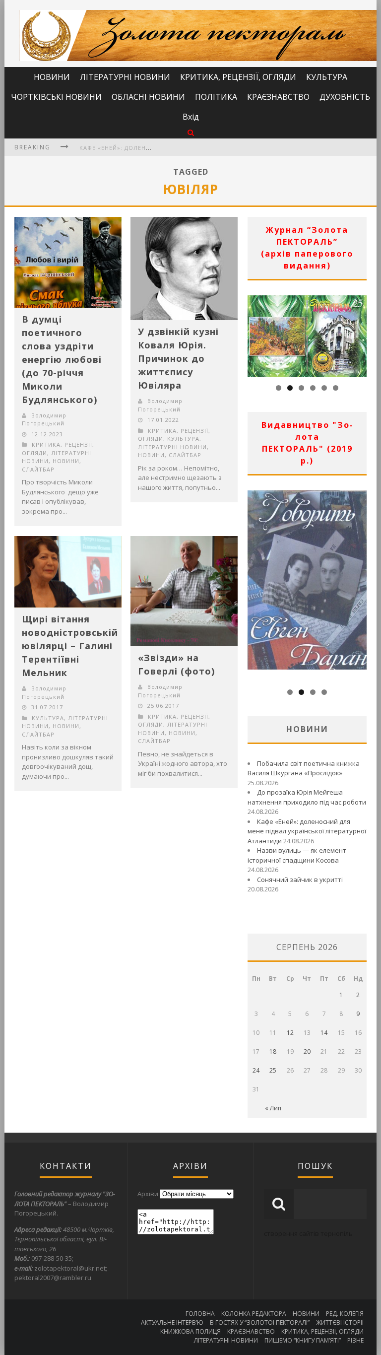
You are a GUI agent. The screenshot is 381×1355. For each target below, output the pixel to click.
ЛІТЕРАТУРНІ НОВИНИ (125, 76)
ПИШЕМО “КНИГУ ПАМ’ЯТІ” (302, 1340)
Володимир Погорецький (44, 419)
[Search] (191, 132)
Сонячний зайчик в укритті (300, 879)
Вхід (191, 116)
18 (272, 1051)
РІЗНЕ (355, 1340)
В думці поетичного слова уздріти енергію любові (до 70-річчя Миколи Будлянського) (62, 359)
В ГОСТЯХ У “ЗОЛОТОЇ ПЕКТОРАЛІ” (260, 1322)
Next (359, 333)
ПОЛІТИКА (216, 96)
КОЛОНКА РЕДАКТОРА (253, 1313)
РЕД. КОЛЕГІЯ (345, 1313)
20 (307, 1051)
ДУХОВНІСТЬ (344, 96)
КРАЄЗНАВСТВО (278, 96)
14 (323, 1032)
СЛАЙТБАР (38, 469)
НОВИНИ (52, 76)
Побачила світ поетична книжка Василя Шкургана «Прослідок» (304, 768)
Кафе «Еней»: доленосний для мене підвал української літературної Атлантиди (307, 831)
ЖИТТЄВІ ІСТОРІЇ (340, 1322)
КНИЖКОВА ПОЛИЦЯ (190, 1331)
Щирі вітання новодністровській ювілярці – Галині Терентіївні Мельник (70, 645)
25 (272, 1070)
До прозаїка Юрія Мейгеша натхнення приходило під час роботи (307, 797)
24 (256, 1070)
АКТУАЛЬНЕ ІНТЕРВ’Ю (172, 1322)
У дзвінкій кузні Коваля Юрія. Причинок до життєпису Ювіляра (178, 358)
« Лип (273, 1108)
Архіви (147, 1193)
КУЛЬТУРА (326, 76)
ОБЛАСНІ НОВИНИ (148, 96)
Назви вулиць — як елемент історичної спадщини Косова (297, 855)
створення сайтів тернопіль (308, 1233)
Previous (255, 333)
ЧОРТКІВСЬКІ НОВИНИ (56, 96)
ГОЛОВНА (200, 1313)
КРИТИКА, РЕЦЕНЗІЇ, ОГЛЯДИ (238, 76)
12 (290, 1032)
